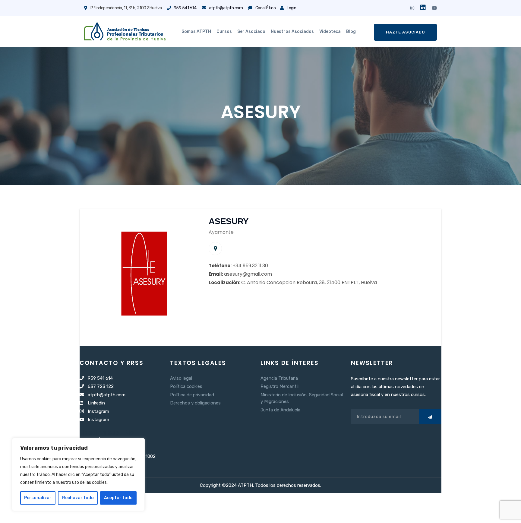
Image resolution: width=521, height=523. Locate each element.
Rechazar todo (78, 497)
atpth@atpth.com (225, 8)
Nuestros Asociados (292, 31)
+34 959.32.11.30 (250, 265)
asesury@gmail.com (248, 274)
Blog (351, 31)
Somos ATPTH (196, 31)
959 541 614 (185, 8)
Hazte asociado (405, 32)
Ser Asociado (251, 31)
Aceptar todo (118, 497)
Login (291, 8)
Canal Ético (265, 8)
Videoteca (330, 31)
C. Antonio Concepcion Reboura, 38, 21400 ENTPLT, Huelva (309, 282)
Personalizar (38, 497)
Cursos (224, 31)
